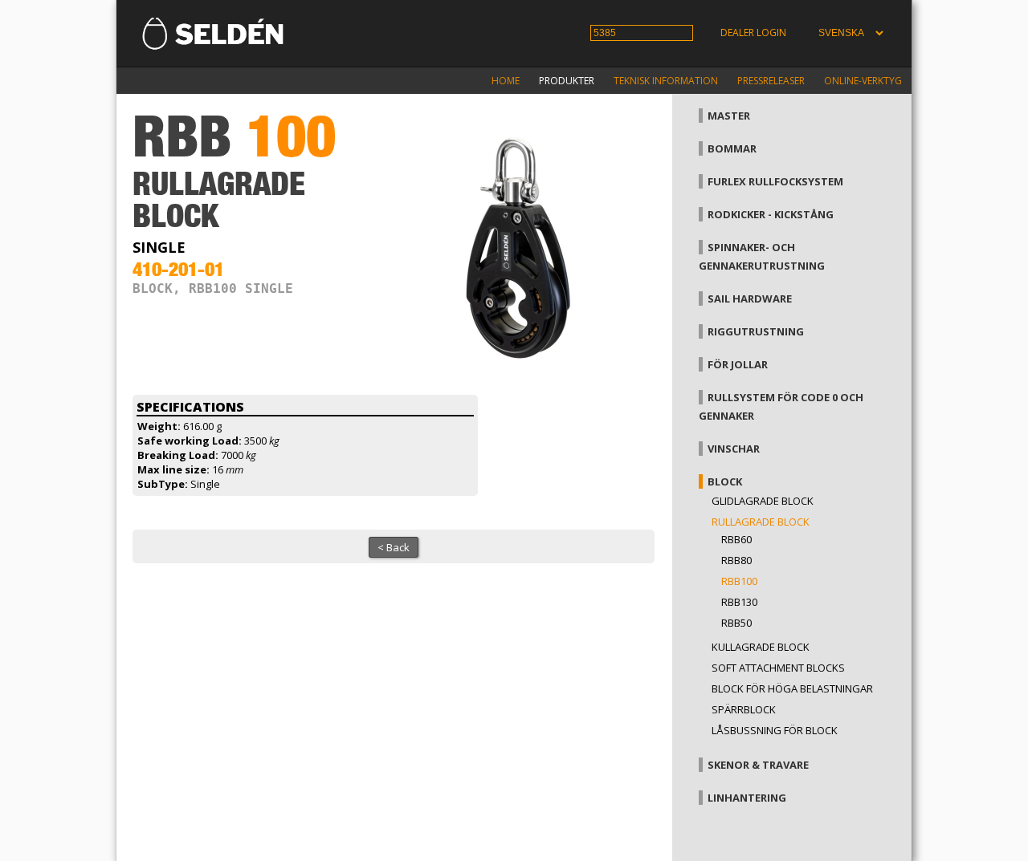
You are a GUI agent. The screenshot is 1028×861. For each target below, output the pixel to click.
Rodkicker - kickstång (771, 214)
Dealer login (753, 32)
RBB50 (736, 622)
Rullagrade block (761, 521)
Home (506, 80)
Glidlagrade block (763, 500)
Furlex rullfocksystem (775, 181)
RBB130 (739, 602)
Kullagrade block (761, 647)
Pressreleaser (771, 80)
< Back (393, 547)
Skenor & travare (758, 764)
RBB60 (736, 539)
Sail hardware (750, 298)
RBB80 (736, 560)
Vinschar (734, 448)
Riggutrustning (756, 331)
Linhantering (747, 797)
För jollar (738, 364)
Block (725, 481)
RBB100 (739, 581)
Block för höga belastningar (792, 688)
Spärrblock (744, 709)
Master (729, 115)
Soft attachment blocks (778, 667)
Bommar (732, 148)
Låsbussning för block (775, 730)
